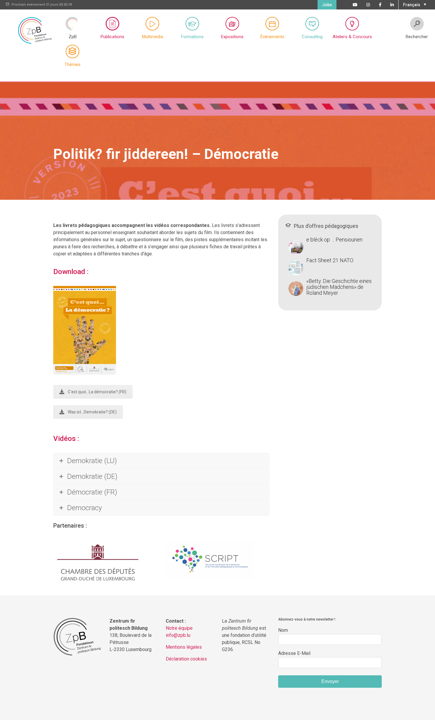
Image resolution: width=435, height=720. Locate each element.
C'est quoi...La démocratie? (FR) (97, 391)
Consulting (312, 36)
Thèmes (72, 64)
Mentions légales (184, 647)
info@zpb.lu (178, 635)
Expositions (232, 36)
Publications (112, 36)
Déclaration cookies (186, 659)
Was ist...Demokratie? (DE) (92, 412)
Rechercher (417, 36)
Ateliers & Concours (352, 36)
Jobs (327, 4)
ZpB (73, 36)
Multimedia (152, 36)
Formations (192, 36)
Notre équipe (179, 628)
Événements (272, 36)
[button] (414, 4)
